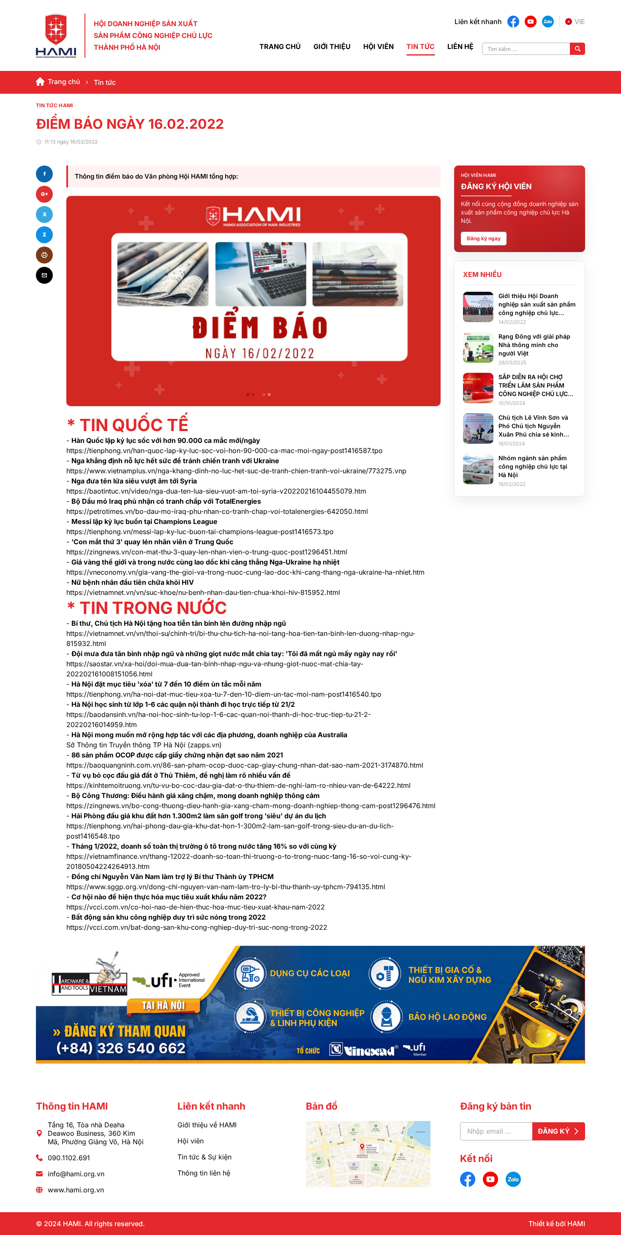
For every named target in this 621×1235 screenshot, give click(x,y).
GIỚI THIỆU (332, 46)
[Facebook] (513, 21)
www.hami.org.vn (76, 1190)
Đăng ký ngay (484, 238)
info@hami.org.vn (76, 1174)
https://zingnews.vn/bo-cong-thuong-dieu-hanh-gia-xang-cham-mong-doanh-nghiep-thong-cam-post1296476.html (251, 805)
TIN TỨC (420, 46)
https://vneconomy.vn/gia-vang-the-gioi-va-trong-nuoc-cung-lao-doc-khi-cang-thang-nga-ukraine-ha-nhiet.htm (245, 572)
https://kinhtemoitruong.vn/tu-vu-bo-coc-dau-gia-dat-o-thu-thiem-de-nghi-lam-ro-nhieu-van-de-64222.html (238, 785)
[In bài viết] (44, 255)
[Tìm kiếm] (577, 49)
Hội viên (190, 1141)
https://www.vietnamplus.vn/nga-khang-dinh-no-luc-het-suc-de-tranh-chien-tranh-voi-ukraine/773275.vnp (236, 471)
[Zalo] (548, 21)
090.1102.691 (69, 1158)
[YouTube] (531, 21)
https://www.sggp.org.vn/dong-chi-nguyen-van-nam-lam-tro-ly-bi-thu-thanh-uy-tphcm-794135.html (225, 886)
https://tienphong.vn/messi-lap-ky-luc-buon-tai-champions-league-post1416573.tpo (200, 531)
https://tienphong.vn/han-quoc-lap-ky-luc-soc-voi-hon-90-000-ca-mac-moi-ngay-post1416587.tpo (224, 450)
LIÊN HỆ (460, 46)
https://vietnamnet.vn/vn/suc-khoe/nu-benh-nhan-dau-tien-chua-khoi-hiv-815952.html (203, 592)
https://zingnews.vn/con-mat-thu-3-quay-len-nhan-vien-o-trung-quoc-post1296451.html (206, 552)
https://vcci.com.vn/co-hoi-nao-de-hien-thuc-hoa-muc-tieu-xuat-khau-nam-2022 (195, 907)
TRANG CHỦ (280, 46)
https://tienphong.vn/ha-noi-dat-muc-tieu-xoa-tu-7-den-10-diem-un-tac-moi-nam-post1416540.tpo (223, 694)
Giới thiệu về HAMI (207, 1125)
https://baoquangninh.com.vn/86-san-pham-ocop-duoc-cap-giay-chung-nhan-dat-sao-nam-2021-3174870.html (244, 765)
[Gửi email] (44, 275)
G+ (44, 194)
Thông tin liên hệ (203, 1173)
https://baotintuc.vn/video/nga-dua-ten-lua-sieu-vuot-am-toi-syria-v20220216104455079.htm (216, 491)
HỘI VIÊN (378, 46)
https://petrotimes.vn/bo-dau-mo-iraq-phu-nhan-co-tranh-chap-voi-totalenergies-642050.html (217, 511)
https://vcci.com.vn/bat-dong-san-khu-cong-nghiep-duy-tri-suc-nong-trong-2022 (196, 927)
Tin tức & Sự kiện (204, 1157)
